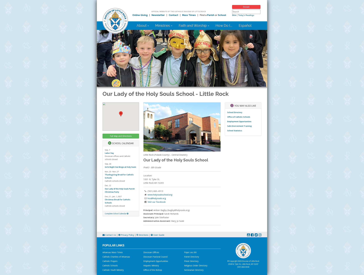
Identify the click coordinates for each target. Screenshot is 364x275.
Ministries (163, 25)
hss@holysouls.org (157, 198)
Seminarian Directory (193, 270)
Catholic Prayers (110, 261)
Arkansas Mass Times (113, 252)
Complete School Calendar (116, 213)
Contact (173, 15)
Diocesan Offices (151, 252)
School (222, 15)
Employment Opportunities (239, 121)
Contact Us (110, 234)
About (142, 25)
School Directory (234, 112)
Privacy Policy (127, 234)
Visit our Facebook (157, 201)
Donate (246, 7)
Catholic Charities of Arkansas (116, 256)
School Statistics (234, 130)
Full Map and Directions (121, 136)
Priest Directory (191, 261)
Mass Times (189, 15)
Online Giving (140, 15)
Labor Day (109, 153)
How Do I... (224, 25)
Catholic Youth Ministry (113, 270)
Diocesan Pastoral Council (155, 256)
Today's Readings (246, 15)
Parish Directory (191, 256)
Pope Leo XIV (190, 252)
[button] (121, 114)
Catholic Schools (110, 265)
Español (245, 25)
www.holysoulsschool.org (160, 194)
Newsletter (158, 15)
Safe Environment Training (239, 126)
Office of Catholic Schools (238, 117)
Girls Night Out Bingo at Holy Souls (120, 167)
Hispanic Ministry (151, 265)
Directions (143, 234)
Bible (234, 15)
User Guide (158, 234)
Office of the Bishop (152, 270)
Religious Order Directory (195, 265)
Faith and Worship (193, 25)
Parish (210, 15)
